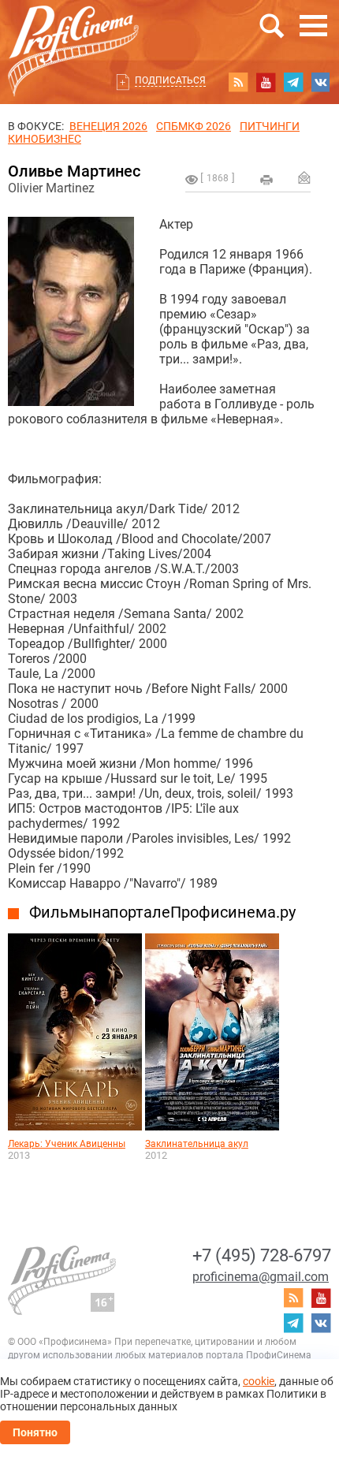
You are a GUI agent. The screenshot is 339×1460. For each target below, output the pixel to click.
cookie (258, 1381)
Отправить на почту (304, 177)
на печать (266, 179)
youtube (265, 82)
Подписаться (170, 80)
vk (320, 82)
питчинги (270, 126)
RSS (238, 82)
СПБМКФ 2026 (193, 126)
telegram (293, 82)
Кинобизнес (44, 138)
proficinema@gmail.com (260, 1276)
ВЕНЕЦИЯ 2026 (108, 126)
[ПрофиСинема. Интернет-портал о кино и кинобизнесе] (73, 33)
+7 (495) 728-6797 (261, 1255)
